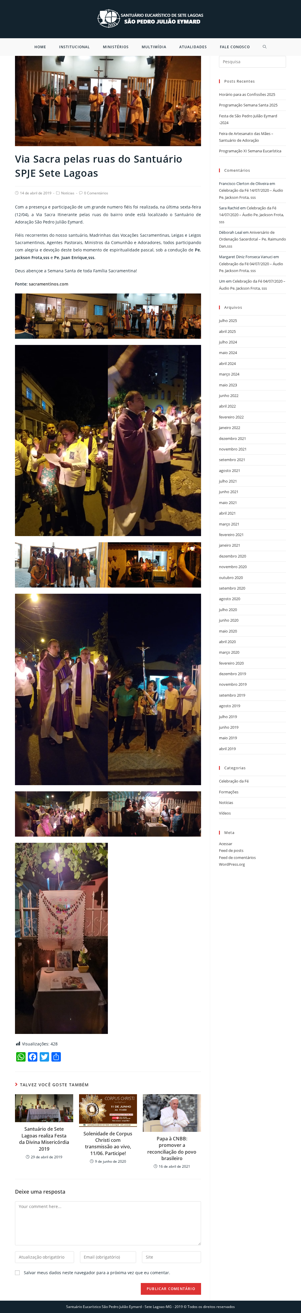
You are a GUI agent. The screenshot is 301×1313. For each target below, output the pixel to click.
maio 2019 (228, 737)
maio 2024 (228, 352)
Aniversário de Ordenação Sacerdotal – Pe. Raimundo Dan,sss (252, 239)
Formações (228, 792)
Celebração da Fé (234, 781)
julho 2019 (228, 716)
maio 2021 (228, 502)
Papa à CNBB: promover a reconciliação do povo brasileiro (171, 1148)
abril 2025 (227, 331)
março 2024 (229, 374)
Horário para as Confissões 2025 (247, 94)
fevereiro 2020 (231, 663)
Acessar (225, 843)
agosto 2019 (229, 705)
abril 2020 (227, 641)
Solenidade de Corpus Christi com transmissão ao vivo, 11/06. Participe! (107, 1143)
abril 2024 (227, 363)
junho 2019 (228, 727)
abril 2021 (227, 513)
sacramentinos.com (48, 284)
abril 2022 (227, 406)
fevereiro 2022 (231, 417)
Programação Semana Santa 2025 (248, 105)
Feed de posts (231, 850)
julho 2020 (228, 609)
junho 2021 (228, 491)
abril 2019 (227, 748)
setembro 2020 (232, 588)
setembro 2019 (232, 695)
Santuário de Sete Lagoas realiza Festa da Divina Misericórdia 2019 (44, 1139)
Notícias (67, 193)
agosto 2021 (229, 470)
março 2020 (229, 652)
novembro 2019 (233, 684)
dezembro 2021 (232, 438)
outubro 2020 (231, 577)
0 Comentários (96, 193)
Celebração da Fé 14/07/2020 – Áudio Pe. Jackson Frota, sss (251, 214)
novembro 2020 (233, 566)
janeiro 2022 (229, 427)
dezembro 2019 (232, 673)
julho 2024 (228, 342)
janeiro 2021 (229, 545)
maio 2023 (228, 385)
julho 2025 (228, 320)
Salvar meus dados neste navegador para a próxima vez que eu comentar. (97, 1272)
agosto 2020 (229, 598)
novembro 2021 (233, 449)
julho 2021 (228, 481)
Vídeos (225, 813)
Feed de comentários (237, 857)
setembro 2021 (232, 459)
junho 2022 (228, 395)
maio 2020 (228, 631)
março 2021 (229, 524)
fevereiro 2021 (231, 534)
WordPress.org (232, 864)
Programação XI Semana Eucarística (250, 151)
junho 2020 (228, 620)
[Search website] (264, 47)
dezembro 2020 (232, 556)
